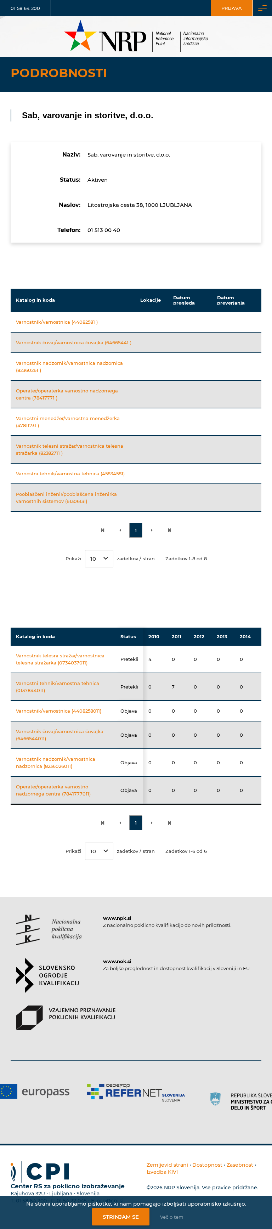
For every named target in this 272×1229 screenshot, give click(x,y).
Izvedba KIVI (162, 1172)
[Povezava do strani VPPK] (65, 1024)
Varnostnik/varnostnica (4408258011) (58, 711)
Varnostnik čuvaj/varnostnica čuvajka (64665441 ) (73, 342)
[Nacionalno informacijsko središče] (136, 36)
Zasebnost (240, 1165)
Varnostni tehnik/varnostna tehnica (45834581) (70, 473)
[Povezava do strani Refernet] (136, 1092)
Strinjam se (121, 1216)
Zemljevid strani (167, 1165)
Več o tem (171, 1217)
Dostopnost (207, 1165)
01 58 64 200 (25, 8)
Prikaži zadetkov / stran (110, 558)
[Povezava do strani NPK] (49, 936)
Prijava (231, 8)
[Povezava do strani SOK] (47, 982)
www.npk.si (117, 918)
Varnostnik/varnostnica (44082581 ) (57, 322)
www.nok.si (117, 961)
